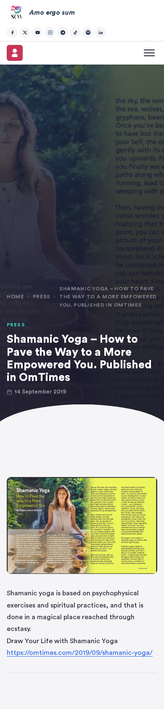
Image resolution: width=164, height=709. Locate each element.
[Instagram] (50, 32)
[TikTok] (75, 32)
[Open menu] (149, 53)
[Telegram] (62, 32)
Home (15, 296)
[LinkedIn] (100, 32)
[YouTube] (37, 32)
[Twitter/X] (24, 32)
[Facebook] (12, 32)
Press (42, 296)
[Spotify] (87, 32)
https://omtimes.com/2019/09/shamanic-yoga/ (80, 652)
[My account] (15, 53)
